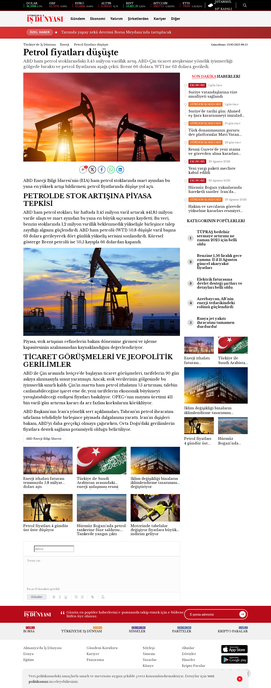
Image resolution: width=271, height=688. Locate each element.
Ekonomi (97, 18)
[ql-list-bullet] (82, 596)
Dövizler (189, 654)
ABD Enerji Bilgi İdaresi (43, 438)
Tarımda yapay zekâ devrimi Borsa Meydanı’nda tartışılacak (116, 32)
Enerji (64, 44)
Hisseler (137, 629)
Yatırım (116, 18)
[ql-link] (92, 596)
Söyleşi (149, 648)
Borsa (29, 629)
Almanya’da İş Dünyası (42, 648)
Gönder (36, 597)
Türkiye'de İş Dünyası (39, 44)
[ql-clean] (103, 596)
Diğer (175, 18)
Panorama (95, 660)
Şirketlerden (138, 18)
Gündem (78, 18)
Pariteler (181, 629)
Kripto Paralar (233, 629)
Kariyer (160, 18)
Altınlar (188, 648)
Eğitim (28, 660)
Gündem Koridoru (102, 648)
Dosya (28, 654)
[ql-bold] (54, 596)
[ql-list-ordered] (76, 596)
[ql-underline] (66, 596)
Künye (148, 666)
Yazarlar (150, 660)
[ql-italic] (60, 596)
